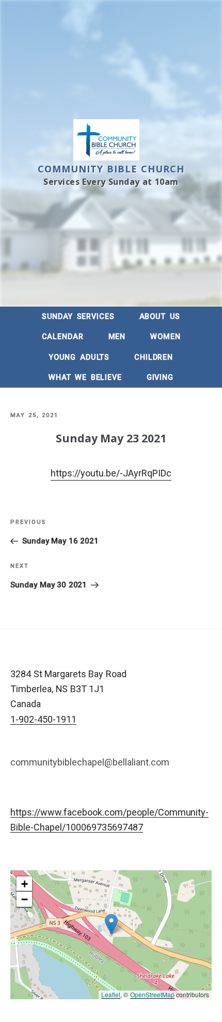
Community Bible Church (111, 169)
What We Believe (85, 377)
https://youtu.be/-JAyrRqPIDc (111, 473)
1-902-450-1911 (43, 719)
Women (165, 336)
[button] (111, 924)
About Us (160, 316)
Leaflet (110, 994)
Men (117, 336)
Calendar (63, 336)
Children (153, 357)
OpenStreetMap (152, 994)
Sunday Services (78, 316)
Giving (160, 377)
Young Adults (79, 357)
